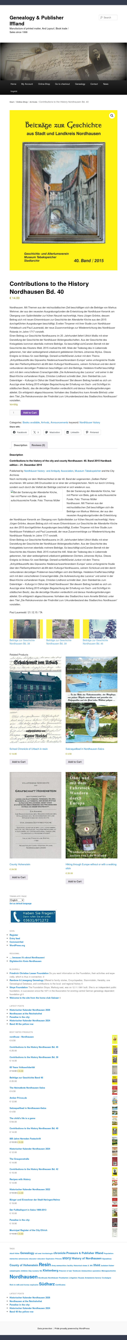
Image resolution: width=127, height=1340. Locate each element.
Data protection (45, 1328)
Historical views (80, 1265)
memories (14, 1258)
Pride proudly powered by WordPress (72, 1328)
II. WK (90, 1265)
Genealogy (27, 1253)
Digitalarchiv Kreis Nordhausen (26, 961)
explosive (34, 1284)
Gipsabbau (107, 1258)
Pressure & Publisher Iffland (84, 1253)
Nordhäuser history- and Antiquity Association (48, 470)
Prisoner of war (65, 1270)
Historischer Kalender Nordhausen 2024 (30, 1020)
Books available (31, 422)
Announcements (59, 422)
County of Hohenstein (24, 1265)
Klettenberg (50, 1270)
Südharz (47, 1284)
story (66, 1258)
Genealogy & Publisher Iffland (37, 20)
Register (14, 934)
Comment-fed (16, 941)
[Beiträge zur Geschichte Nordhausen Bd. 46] (99, 628)
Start (12, 101)
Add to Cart (30, 412)
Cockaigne (106, 1277)
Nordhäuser (53, 1277)
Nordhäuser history (90, 422)
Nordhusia (42, 1277)
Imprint (14, 91)
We (41, 1270)
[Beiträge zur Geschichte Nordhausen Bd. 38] (26, 628)
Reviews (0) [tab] (38, 445)
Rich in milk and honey (19, 1284)
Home (13, 83)
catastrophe (15, 1270)
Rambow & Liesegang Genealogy (26, 980)
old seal (38, 1253)
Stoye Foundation (19, 987)
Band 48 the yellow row (21, 1023)
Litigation (73, 1277)
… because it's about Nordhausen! (27, 957)
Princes (58, 1258)
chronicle (59, 1253)
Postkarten (63, 1277)
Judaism (104, 1265)
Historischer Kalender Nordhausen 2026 (30, 1009)
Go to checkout (62, 83)
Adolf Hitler (15, 1253)
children (24, 1270)
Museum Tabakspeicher (88, 470)
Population (108, 1253)
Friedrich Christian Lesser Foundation (29, 973)
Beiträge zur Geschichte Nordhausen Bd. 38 (22, 641)
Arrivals (33, 101)
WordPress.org (17, 945)
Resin (45, 1264)
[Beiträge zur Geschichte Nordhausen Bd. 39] (63, 628)
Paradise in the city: (20, 1017)
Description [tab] (20, 445)
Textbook (77, 1270)
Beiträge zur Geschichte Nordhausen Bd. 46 (95, 641)
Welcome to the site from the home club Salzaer (34, 997)
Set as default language (21, 903)
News (105, 83)
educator (33, 1258)
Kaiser (111, 1265)
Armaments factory (93, 1277)
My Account (27, 83)
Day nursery (33, 1270)
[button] (112, 116)
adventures (23, 1258)
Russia (81, 1277)
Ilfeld (96, 1265)
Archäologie (47, 1253)
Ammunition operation (91, 1270)
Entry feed (15, 938)
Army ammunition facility (62, 1265)
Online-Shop (22, 101)
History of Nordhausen (87, 1258)
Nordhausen (24, 1276)
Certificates (60, 1284)
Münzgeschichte (109, 1270)
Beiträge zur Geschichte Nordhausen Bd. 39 (58, 641)
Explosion (50, 1258)
